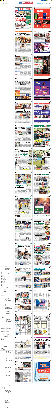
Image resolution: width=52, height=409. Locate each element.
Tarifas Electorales (43, 0)
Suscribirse (45, 3)
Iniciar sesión (49, 3)
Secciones (2, 3)
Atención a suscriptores (40, 3)
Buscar (6, 3)
